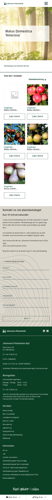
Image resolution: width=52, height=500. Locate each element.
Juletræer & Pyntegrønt (11, 417)
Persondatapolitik (9, 478)
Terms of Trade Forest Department (15, 468)
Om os (5, 450)
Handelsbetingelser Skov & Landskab (16, 464)
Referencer (6, 438)
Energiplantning (8, 431)
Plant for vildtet (8, 421)
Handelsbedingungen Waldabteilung (16, 471)
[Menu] (46, 3)
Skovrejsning (7, 424)
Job (4, 454)
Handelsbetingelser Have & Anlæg (15, 461)
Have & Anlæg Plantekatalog (13, 435)
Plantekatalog (8, 66)
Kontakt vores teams (10, 457)
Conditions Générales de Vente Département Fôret (20, 475)
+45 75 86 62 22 (11, 354)
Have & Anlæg (8, 411)
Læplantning (7, 428)
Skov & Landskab (9, 414)
